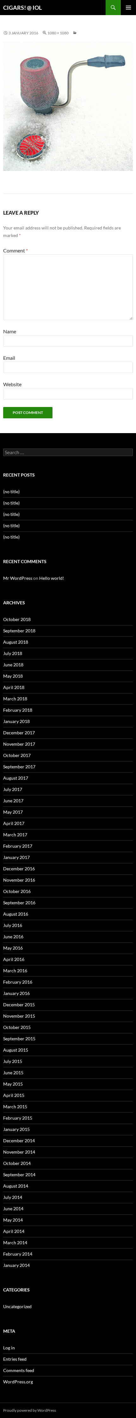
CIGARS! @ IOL (22, 7)
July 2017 (12, 789)
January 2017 (16, 857)
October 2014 (17, 1163)
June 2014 (13, 1208)
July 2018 (12, 653)
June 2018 (13, 664)
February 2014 (17, 1254)
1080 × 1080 (58, 33)
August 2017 (15, 778)
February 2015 (17, 1118)
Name (9, 331)
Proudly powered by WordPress (29, 1410)
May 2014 (13, 1220)
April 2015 (13, 1095)
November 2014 (19, 1152)
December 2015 (19, 1004)
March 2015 (15, 1106)
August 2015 (15, 1050)
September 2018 (19, 630)
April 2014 (13, 1231)
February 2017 (17, 846)
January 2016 (16, 993)
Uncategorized (17, 1306)
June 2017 (13, 800)
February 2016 (17, 982)
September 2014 (19, 1174)
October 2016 (17, 891)
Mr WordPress (17, 578)
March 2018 (15, 698)
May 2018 (13, 676)
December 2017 (19, 732)
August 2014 (15, 1186)
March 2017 (15, 834)
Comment (15, 250)
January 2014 (16, 1265)
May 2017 (13, 812)
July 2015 (12, 1061)
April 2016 (13, 959)
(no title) (11, 491)
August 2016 (15, 914)
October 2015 (17, 1027)
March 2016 (15, 970)
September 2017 (19, 766)
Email (9, 358)
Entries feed (15, 1359)
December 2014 (19, 1140)
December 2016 (19, 868)
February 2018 (17, 710)
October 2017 (17, 755)
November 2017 (19, 744)
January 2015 (16, 1129)
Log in (9, 1347)
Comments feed (18, 1370)
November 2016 (19, 880)
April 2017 (13, 823)
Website (12, 384)
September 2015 (19, 1038)
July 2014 (12, 1197)
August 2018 (15, 642)
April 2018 (13, 687)
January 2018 (16, 721)
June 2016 (13, 936)
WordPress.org (18, 1381)
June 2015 (13, 1072)
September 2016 (19, 902)
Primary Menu (128, 7)
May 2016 (13, 948)
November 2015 (19, 1016)
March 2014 (15, 1242)
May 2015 (13, 1084)
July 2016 (12, 925)
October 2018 (17, 619)
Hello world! (51, 578)
